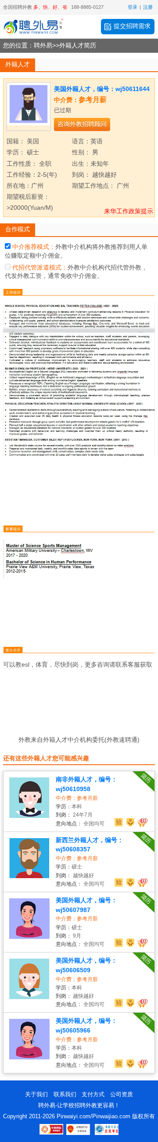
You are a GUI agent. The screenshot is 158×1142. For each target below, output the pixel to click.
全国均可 (93, 824)
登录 (132, 7)
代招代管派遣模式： (40, 267)
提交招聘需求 (132, 26)
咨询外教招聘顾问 (82, 124)
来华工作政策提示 (128, 211)
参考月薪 (93, 99)
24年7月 (83, 815)
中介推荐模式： (33, 246)
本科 (77, 806)
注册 (148, 7)
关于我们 (36, 1094)
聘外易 (43, 45)
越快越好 (83, 875)
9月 (77, 936)
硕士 (77, 867)
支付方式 (93, 1094)
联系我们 (65, 1094)
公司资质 (121, 1094)
